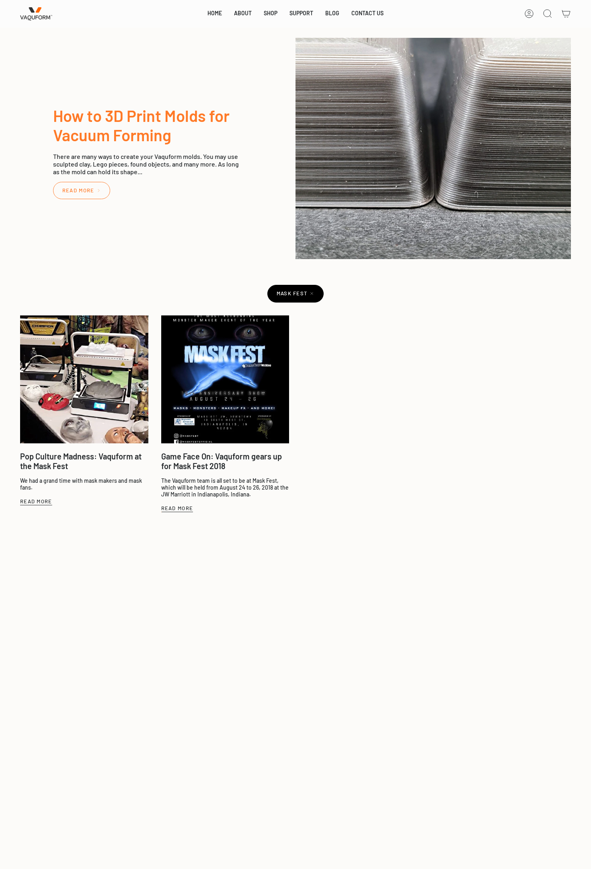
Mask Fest (292, 293)
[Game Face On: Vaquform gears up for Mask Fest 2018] (225, 379)
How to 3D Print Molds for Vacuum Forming (141, 125)
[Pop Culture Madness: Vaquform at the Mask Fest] (84, 379)
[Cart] (566, 14)
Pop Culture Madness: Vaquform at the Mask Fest (81, 461)
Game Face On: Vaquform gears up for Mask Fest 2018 (221, 461)
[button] (243, 14)
